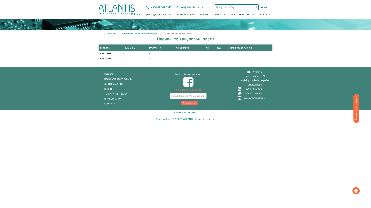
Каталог (135, 14)
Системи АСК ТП (185, 14)
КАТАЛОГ (108, 74)
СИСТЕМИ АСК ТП (113, 84)
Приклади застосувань (158, 14)
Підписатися (189, 103)
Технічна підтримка (223, 14)
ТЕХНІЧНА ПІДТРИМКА (115, 94)
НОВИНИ (108, 89)
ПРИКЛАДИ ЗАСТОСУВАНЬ (118, 79)
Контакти (265, 14)
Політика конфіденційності (185, 112)
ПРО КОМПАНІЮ (112, 98)
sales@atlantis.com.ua (253, 98)
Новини (203, 14)
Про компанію (247, 14)
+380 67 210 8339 (251, 93)
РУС (268, 7)
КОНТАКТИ (109, 103)
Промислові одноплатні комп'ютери (139, 33)
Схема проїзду (255, 84)
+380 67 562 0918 (251, 89)
